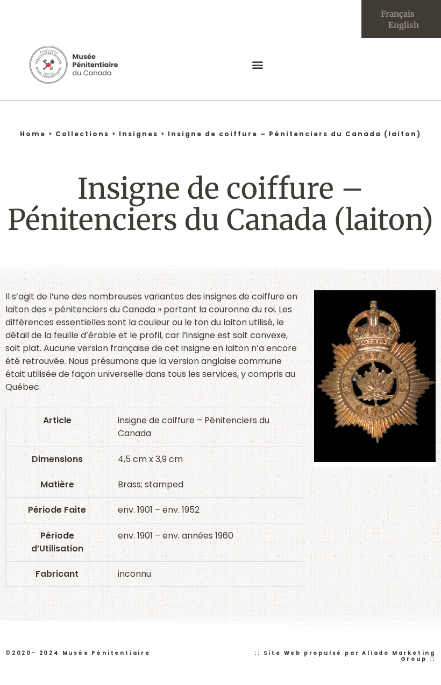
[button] (258, 64)
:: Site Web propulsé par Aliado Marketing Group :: (345, 655)
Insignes (138, 133)
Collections (82, 133)
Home (33, 133)
